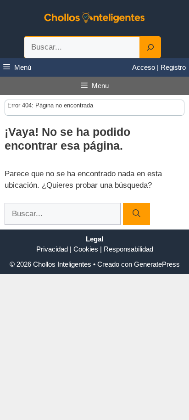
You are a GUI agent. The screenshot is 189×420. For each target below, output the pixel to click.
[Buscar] (136, 214)
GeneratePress (157, 264)
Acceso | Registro (159, 67)
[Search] (150, 47)
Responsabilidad (128, 249)
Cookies (85, 249)
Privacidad (52, 249)
